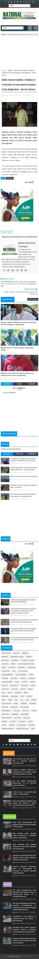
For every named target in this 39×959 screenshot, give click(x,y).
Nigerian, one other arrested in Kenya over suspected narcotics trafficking (17, 374)
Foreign (32, 678)
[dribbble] (21, 2)
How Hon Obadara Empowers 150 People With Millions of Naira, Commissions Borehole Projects (24, 803)
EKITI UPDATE (22, 671)
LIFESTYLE (14, 689)
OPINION (5, 707)
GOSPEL (24, 682)
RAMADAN (15, 714)
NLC (22, 700)
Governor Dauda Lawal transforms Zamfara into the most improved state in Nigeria (24, 941)
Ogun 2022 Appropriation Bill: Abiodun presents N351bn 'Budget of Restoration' (24, 825)
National (5, 696)
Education (31, 667)
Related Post (7, 299)
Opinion (32, 703)
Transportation (8, 729)
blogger (7, 384)
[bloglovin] (18, 2)
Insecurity (14, 685)
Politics (26, 711)
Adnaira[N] (28, 182)
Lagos (33, 685)
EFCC (14, 671)
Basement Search (17, 657)
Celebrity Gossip (27, 660)
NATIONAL (14, 696)
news (4, 700)
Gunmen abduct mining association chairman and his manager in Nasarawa (18, 323)
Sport (4, 725)
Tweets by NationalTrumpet (10, 449)
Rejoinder (25, 714)
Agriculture (6, 653)
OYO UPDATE (24, 707)
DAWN (4, 667)
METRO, (29, 95)
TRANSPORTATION (23, 729)
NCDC (22, 696)
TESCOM (31, 725)
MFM (3, 693)
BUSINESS (14, 660)
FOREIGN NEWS (7, 682)
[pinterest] (14, 2)
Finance (23, 678)
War (32, 729)
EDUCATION (6, 671)
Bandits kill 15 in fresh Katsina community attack (17, 349)
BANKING (5, 657)
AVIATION (17, 653)
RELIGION (26, 718)
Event (31, 675)
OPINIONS (14, 707)
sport (30, 721)
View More (33, 299)
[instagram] (30, 2)
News (10, 700)
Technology (21, 725)
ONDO (16, 703)
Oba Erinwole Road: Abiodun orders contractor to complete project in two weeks (24, 836)
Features (14, 678)
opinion (24, 703)
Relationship (7, 718)
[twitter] (8, 2)
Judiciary (24, 685)
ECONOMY (21, 667)
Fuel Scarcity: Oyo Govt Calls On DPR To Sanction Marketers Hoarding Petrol (24, 761)
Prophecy (5, 714)
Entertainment (7, 675)
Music (10, 693)
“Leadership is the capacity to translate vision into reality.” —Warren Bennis (24, 919)
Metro (23, 689)
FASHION (5, 678)
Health (32, 682)
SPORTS (12, 725)
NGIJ (16, 700)
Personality (6, 711)
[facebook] (5, 2)
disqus (19, 384)
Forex (17, 682)
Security (13, 721)
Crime (13, 664)
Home (4, 70)
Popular (19, 454)
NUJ (27, 700)
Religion (17, 718)
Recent (7, 454)
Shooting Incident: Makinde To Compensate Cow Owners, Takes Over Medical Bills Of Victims (24, 772)
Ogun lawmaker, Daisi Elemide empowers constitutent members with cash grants (24, 847)
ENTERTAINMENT (21, 675)
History (5, 685)
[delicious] (33, 2)
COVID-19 (5, 664)
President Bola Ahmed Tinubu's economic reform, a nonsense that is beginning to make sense (24, 930)
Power (34, 711)
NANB (26, 693)
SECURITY (22, 721)
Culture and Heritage (26, 664)
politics (17, 711)
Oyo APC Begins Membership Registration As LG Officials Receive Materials (24, 783)
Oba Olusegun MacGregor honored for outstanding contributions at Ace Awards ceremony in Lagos (23, 611)
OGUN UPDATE (6, 703)
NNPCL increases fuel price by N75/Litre (24, 476)
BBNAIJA (29, 657)
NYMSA (33, 700)
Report (4, 721)
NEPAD (29, 696)
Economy (11, 667)
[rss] (24, 2)
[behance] (27, 2)
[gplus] (11, 2)
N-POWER (18, 693)
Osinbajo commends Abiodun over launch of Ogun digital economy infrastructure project (24, 858)
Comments (32, 454)
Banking (25, 653)
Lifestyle (5, 689)
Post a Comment (9, 393)
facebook (31, 384)
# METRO (10, 178)
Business (5, 660)
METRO (10, 70)
